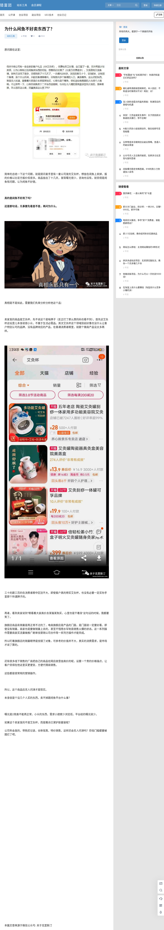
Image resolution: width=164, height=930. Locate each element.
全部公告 (140, 58)
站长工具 (22, 5)
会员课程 (36, 5)
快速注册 (158, 5)
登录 (146, 5)
